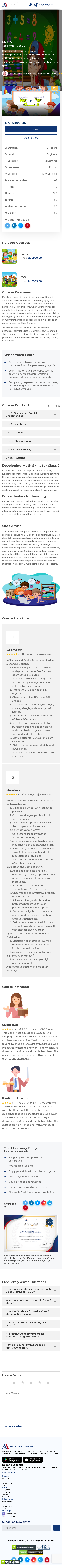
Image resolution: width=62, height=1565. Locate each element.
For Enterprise (7, 1481)
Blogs (4, 1485)
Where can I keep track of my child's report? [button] (27, 1324)
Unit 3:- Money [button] (14, 432)
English (25, 254)
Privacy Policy (7, 1504)
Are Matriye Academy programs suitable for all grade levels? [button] (25, 1335)
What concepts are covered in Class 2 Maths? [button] (28, 1301)
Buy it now (31, 129)
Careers (5, 1494)
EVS (23, 277)
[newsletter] (56, 1528)
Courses (45, 14)
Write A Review (13, 1426)
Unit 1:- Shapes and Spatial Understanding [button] (21, 414)
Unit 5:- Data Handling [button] (18, 449)
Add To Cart (31, 137)
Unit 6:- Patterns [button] (15, 458)
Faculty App (10, 1516)
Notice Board (6, 1492)
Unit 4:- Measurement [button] (19, 441)
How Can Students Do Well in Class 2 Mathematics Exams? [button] (27, 1313)
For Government (8, 1483)
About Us (5, 1478)
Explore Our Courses (13, 4)
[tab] (31, 414)
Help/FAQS (6, 1490)
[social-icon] (27, 1559)
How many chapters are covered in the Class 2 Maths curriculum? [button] (29, 1290)
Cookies (5, 1508)
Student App (11, 1513)
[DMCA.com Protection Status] (31, 1552)
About (8, 14)
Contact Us (6, 1497)
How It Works (26, 14)
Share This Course (18, 220)
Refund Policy (7, 1506)
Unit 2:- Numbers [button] (16, 424)
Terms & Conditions (9, 1501)
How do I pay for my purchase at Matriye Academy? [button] (25, 1346)
